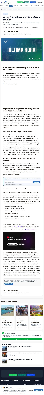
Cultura (13, 363)
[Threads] (9, 372)
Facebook (21, 34)
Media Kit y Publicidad (27, 366)
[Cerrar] (42, 387)
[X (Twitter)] (2, 372)
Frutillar (5, 9)
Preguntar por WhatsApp (22, 318)
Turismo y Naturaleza (30, 208)
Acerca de (25, 361)
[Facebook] (6, 372)
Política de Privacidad (27, 368)
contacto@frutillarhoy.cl (38, 361)
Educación (14, 366)
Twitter (14, 34)
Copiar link (29, 34)
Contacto (25, 363)
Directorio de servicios (27, 365)
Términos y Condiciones (25, 370)
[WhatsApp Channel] (11, 372)
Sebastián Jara (7, 27)
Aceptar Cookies (38, 390)
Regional (14, 361)
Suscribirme (36, 161)
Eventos (13, 368)
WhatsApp (7, 34)
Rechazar (31, 390)
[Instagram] (4, 372)
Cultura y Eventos (17, 205)
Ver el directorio (8, 262)
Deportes (14, 365)
